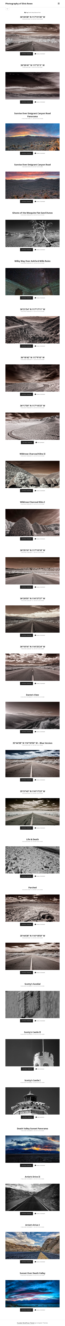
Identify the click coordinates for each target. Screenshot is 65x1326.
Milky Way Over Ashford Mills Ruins (32, 261)
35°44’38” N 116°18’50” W (32, 935)
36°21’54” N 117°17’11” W (32, 309)
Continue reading (27, 54)
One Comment (40, 442)
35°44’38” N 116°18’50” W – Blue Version (32, 743)
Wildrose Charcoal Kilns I (32, 502)
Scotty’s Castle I (32, 1080)
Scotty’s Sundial (32, 983)
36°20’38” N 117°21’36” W (32, 16)
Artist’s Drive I (32, 1224)
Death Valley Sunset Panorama (32, 1128)
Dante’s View (32, 694)
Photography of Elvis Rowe (18, 3)
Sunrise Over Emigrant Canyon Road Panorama (32, 137)
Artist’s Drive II (32, 1176)
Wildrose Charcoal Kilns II (32, 453)
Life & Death (32, 839)
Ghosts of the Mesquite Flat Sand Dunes (32, 212)
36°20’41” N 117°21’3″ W (33, 65)
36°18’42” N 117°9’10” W (32, 357)
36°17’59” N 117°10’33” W (32, 405)
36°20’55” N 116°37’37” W (32, 598)
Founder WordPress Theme (25, 1323)
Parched (32, 887)
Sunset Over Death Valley (32, 1273)
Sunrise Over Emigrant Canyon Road (32, 164)
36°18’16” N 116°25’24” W (32, 646)
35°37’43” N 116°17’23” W (32, 791)
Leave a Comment (40, 53)
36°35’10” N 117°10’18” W (32, 550)
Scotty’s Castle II (32, 1032)
